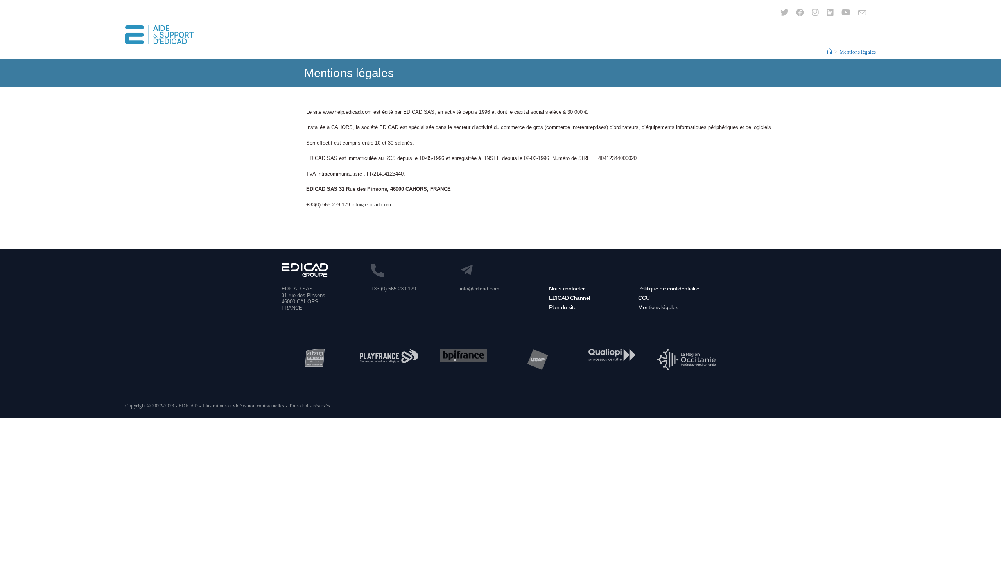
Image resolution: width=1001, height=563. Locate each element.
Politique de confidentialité (669, 288)
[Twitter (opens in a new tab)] (784, 12)
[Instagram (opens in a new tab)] (815, 12)
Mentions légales (658, 307)
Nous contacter (567, 288)
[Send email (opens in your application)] (860, 13)
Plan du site (563, 307)
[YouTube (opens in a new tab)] (846, 12)
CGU (644, 298)
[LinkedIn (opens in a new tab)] (830, 12)
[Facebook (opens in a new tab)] (800, 12)
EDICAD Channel (569, 298)
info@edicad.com (371, 205)
